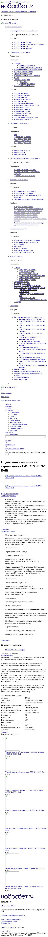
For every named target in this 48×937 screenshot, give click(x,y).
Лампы (17, 268)
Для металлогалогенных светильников (28, 291)
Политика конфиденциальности (13, 915)
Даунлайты (23, 82)
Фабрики (13, 418)
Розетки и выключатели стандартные (28, 317)
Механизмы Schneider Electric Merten (33, 319)
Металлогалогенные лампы (29, 278)
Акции (8, 408)
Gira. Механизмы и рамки (28, 347)
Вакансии (13, 430)
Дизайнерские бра (21, 46)
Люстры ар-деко (20, 97)
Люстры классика (21, 93)
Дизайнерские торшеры (23, 48)
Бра (15, 135)
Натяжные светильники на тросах (27, 76)
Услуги (8, 404)
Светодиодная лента (22, 284)
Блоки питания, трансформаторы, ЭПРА (29, 288)
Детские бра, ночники (22, 137)
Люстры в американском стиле (26, 117)
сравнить (4, 732)
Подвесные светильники (23, 72)
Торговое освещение (22, 80)
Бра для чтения (20, 154)
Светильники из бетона (23, 119)
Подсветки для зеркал (22, 139)
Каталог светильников (13, 27)
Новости (8, 406)
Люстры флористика (22, 95)
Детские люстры (20, 101)
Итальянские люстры (22, 111)
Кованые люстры (20, 115)
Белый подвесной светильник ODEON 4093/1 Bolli (24, 868)
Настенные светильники (19, 123)
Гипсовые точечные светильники (27, 213)
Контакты (9, 432)
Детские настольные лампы (24, 176)
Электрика (14, 306)
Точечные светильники (19, 180)
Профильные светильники (24, 86)
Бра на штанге (19, 152)
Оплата (12, 416)
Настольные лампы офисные (25, 170)
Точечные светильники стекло (26, 215)
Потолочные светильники (20, 52)
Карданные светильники (23, 207)
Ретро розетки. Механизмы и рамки (28, 371)
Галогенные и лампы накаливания (32, 276)
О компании (14, 412)
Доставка (13, 414)
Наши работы (15, 420)
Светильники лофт (21, 107)
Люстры (17, 64)
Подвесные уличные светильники (27, 240)
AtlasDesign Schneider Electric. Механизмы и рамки (30, 338)
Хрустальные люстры (22, 113)
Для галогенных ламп (27, 298)
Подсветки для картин (22, 143)
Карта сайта (5, 931)
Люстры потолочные (27, 66)
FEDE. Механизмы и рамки (29, 341)
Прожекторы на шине (27, 84)
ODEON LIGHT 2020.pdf (15, 650)
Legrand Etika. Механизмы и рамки (32, 359)
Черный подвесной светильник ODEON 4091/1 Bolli (25, 772)
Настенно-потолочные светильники (28, 70)
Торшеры (17, 174)
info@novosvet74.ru (8, 906)
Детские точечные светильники (26, 225)
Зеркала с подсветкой (22, 141)
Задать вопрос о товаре (9, 494)
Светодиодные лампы (27, 270)
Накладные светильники (23, 193)
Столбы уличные (20, 248)
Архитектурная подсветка (24, 252)
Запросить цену (7, 655)
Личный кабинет (11, 434)
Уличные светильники (18, 229)
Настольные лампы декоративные (27, 172)
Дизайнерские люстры (22, 42)
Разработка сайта (7, 927)
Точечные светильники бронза (26, 217)
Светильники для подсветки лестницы (29, 223)
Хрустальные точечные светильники (28, 211)
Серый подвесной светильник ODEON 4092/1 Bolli (25, 810)
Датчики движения (21, 377)
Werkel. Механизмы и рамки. (30, 357)
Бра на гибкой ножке (22, 150)
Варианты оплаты (8, 531)
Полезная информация (18, 424)
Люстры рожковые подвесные (30, 68)
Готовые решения (16, 428)
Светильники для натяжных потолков (28, 209)
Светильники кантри (22, 109)
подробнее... (5, 529)
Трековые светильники (23, 74)
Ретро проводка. (20, 369)
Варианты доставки (8, 496)
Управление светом (21, 282)
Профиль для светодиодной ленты (27, 286)
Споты (16, 78)
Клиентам (9, 410)
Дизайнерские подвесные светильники (29, 44)
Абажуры (17, 302)
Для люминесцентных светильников (33, 300)
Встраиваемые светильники (25, 191)
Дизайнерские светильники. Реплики (24, 31)
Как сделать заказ (16, 422)
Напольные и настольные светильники (25, 158)
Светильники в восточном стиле (26, 105)
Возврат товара (15, 426)
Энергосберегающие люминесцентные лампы (28, 273)
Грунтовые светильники (23, 250)
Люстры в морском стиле (23, 103)
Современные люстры (22, 99)
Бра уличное (19, 246)
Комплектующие (16, 256)
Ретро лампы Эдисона (27, 280)
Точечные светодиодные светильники (28, 199)
